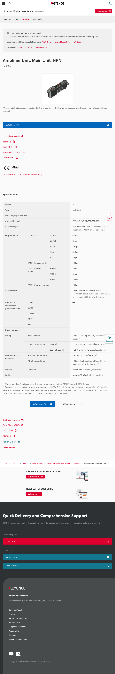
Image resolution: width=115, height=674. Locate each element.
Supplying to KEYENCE (18, 626)
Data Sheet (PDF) (11, 136)
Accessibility (14, 631)
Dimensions (8, 157)
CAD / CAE (8, 146)
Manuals (7, 141)
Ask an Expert (9, 441)
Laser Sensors (9, 447)
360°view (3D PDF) (12, 152)
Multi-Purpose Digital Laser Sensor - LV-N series (62, 41)
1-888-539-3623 (12, 565)
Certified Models (15, 610)
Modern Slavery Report (18, 639)
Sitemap (12, 635)
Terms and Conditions (18, 618)
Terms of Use (14, 622)
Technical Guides (11, 419)
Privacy (12, 614)
